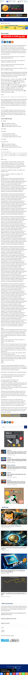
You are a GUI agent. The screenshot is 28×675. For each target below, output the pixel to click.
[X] (5, 42)
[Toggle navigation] (2, 19)
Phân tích (9, 450)
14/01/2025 (3, 527)
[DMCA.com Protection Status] (5, 639)
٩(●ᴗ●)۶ (19, 668)
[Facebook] (2, 42)
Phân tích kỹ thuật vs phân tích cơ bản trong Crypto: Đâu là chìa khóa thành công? (17, 453)
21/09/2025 (9, 469)
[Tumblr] (10, 42)
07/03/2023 (3, 596)
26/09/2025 (9, 454)
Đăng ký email (5, 623)
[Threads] (18, 670)
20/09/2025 (9, 477)
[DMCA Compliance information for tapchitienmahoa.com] (14, 639)
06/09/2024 (3, 573)
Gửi (3, 631)
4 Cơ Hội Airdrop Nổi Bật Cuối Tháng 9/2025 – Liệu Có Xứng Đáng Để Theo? (17, 460)
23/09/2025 (9, 462)
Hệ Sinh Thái (5, 507)
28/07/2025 (9, 484)
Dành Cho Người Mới (11, 465)
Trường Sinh (14, 477)
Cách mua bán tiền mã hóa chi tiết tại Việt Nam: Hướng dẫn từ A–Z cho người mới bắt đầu (17, 468)
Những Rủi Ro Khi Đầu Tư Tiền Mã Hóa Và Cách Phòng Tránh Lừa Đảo (16, 482)
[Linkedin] (7, 42)
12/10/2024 (3, 550)
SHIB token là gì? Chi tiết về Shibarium (11, 526)
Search (25, 427)
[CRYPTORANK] (27, 2)
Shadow (13, 454)
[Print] (12, 42)
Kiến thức (9, 480)
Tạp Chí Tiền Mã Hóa (17, 666)
